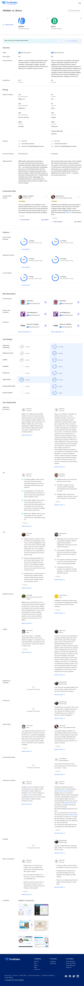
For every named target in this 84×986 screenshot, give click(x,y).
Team (35, 963)
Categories (53, 961)
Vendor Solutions (70, 961)
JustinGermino (60, 196)
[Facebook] (70, 976)
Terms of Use (8, 975)
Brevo (53, 27)
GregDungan (29, 533)
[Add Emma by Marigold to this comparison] (46, 326)
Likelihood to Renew (8, 353)
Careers (36, 965)
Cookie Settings (9, 977)
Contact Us (37, 969)
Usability (5, 359)
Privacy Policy (23, 975)
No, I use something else (71, 41)
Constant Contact (63, 791)
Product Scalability (7, 392)
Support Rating (6, 379)
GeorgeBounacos (63, 533)
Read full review (26, 435)
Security (15, 975)
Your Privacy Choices (34, 975)
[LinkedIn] (77, 976)
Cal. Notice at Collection (47, 975)
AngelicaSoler (62, 630)
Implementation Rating (9, 386)
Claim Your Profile (71, 963)
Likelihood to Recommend (6, 346)
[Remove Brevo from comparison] (80, 18)
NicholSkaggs (29, 595)
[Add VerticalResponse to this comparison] (46, 314)
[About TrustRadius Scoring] (19, 52)
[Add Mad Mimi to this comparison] (46, 302)
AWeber (21, 27)
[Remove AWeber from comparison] (48, 18)
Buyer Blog (53, 963)
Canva (30, 787)
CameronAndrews (63, 595)
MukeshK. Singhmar (28, 196)
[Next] (47, 197)
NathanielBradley (63, 682)
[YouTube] (66, 976)
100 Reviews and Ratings (23, 28)
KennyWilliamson (63, 758)
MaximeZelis (62, 474)
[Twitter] (74, 976)
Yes (61, 41)
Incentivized (21, 216)
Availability (6, 366)
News (35, 967)
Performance (6, 373)
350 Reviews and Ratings (56, 28)
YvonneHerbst (29, 630)
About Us (36, 961)
